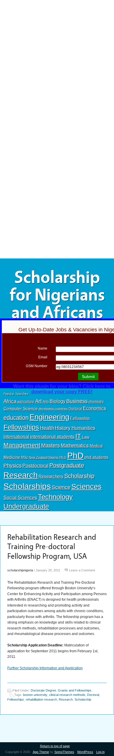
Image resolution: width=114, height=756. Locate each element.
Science (61, 487)
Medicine (12, 457)
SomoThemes (64, 752)
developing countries (53, 409)
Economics (94, 408)
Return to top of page (55, 746)
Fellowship (80, 418)
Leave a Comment (82, 570)
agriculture (25, 401)
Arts (46, 402)
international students (52, 436)
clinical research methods (67, 695)
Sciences (86, 487)
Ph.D (62, 457)
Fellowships (21, 427)
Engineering (49, 417)
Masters (50, 445)
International (16, 436)
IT (78, 436)
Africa (10, 401)
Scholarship (79, 476)
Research (21, 475)
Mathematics (75, 445)
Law (85, 437)
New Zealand (38, 457)
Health (47, 428)
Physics (13, 465)
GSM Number (36, 366)
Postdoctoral (36, 465)
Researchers (51, 476)
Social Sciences (20, 497)
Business (77, 401)
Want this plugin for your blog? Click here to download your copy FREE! (61, 389)
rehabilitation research (41, 699)
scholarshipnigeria (20, 570)
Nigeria (53, 457)
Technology (55, 497)
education (16, 417)
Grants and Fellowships (74, 690)
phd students (96, 457)
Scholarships (27, 486)
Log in (100, 752)
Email (42, 357)
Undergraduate (26, 506)
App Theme (41, 752)
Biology (57, 401)
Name (42, 348)
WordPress (85, 752)
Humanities (83, 427)
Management (22, 445)
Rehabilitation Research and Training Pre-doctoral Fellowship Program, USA (51, 547)
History (63, 428)
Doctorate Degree (43, 690)
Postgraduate (66, 465)
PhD (75, 455)
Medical (96, 446)
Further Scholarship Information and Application (45, 668)
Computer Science (21, 408)
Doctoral (75, 409)
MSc (24, 457)
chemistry (96, 401)
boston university (35, 695)
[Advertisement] (57, 43)
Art (38, 401)
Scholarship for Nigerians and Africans (57, 295)
